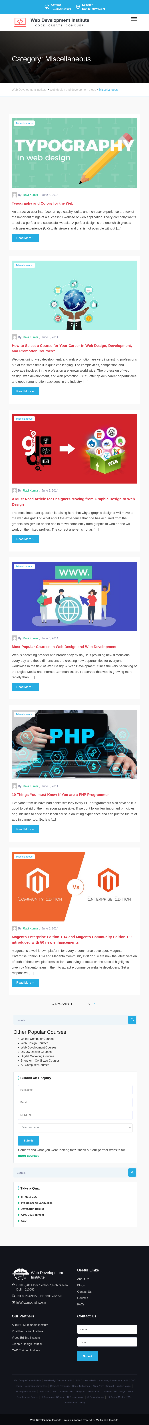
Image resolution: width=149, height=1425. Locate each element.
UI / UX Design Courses (36, 1051)
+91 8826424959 (27, 1296)
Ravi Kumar (30, 194)
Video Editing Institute (26, 1337)
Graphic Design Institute (27, 1344)
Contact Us (84, 1291)
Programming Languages (37, 1202)
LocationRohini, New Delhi (93, 6)
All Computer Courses (35, 1064)
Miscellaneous (24, 123)
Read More (23, 237)
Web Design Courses (34, 1043)
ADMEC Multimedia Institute (30, 1325)
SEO (24, 1220)
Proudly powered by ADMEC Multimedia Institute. (91, 1419)
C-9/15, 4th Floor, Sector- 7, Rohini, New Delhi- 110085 (42, 1287)
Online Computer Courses (37, 1038)
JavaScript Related (33, 1208)
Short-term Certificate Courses (40, 1060)
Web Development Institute (45, 1419)
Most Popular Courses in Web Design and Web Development (64, 647)
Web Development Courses (38, 1047)
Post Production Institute (27, 1331)
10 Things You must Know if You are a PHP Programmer (60, 795)
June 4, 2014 (50, 194)
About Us (83, 1279)
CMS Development (32, 1214)
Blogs (81, 1285)
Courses (82, 1298)
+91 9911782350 (51, 1296)
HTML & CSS (29, 1196)
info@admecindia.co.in (31, 1302)
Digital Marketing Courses (37, 1056)
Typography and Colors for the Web (42, 203)
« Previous (60, 1004)
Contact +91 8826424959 (61, 6)
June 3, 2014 (50, 337)
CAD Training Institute (26, 1350)
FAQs (80, 1304)
